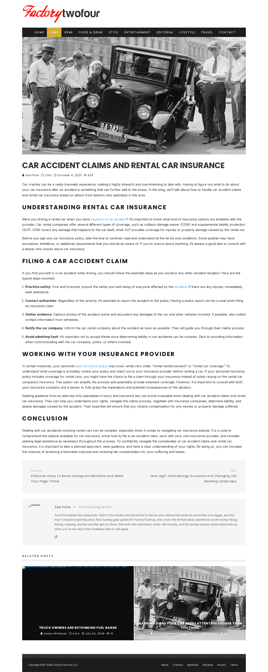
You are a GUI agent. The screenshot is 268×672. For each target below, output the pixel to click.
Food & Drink (91, 32)
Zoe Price (31, 175)
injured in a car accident (109, 219)
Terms (234, 665)
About (164, 665)
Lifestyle (187, 32)
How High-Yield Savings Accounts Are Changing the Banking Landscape (193, 476)
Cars (54, 32)
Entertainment (137, 32)
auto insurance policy (91, 366)
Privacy (221, 665)
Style (114, 32)
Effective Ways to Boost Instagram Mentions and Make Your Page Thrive (77, 476)
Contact (227, 32)
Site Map (208, 665)
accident (180, 287)
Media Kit (192, 665)
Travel (207, 32)
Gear (68, 32)
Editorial (165, 32)
